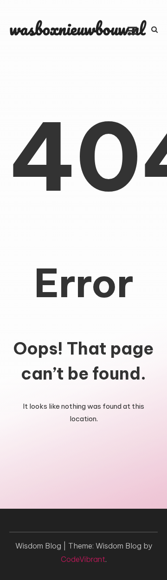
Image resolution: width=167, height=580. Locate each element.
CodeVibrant (83, 559)
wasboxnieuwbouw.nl (77, 28)
